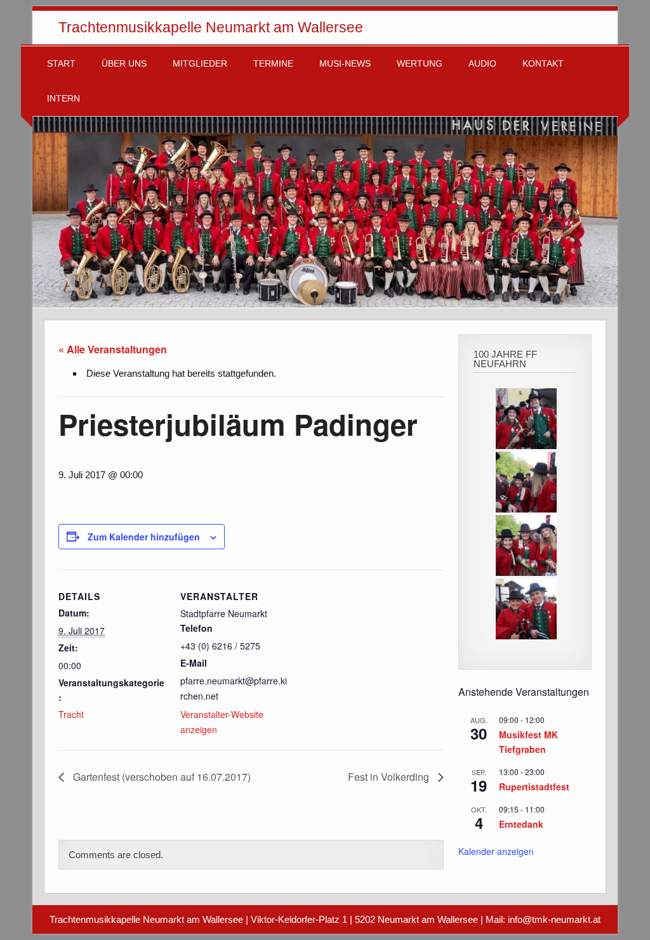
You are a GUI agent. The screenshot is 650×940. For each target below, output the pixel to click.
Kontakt (543, 64)
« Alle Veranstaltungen (112, 349)
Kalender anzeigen (496, 851)
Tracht (71, 714)
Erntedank (521, 824)
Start (61, 64)
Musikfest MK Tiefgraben (528, 741)
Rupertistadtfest (534, 786)
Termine (273, 64)
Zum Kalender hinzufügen (144, 536)
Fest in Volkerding (390, 776)
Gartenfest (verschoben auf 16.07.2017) (160, 776)
